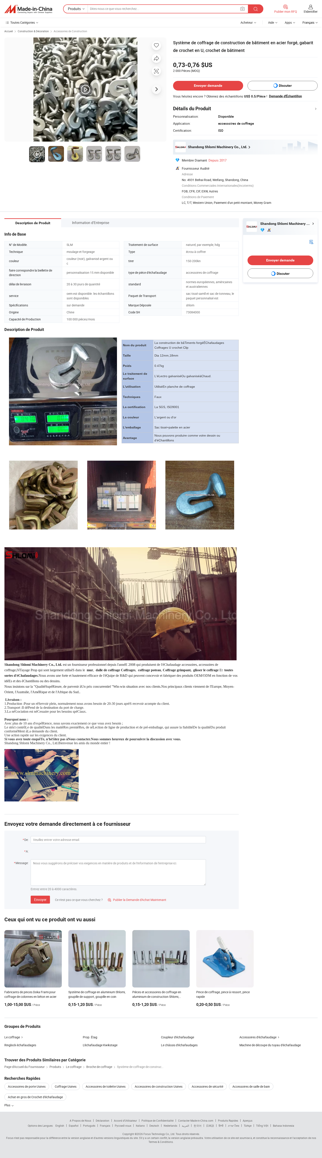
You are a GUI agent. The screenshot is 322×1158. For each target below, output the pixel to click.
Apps (288, 22)
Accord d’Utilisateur (125, 1120)
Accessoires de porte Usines (27, 1086)
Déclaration (102, 1120)
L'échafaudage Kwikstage (100, 1045)
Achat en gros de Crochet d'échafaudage (35, 1097)
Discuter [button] (285, 85)
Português (89, 1125)
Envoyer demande (208, 85)
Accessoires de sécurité (207, 1086)
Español (73, 1125)
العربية (185, 1125)
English (59, 1125)
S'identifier (311, 11)
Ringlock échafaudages (20, 1045)
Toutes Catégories (22, 22)
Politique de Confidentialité (157, 1120)
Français (105, 1125)
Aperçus (247, 1120)
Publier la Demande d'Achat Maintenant (137, 900)
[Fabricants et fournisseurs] (28, 9)
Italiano (140, 1125)
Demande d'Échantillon (285, 96)
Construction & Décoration (33, 31)
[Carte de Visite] (311, 241)
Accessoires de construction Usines (158, 1086)
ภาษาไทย (233, 1125)
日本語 (210, 1125)
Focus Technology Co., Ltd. (159, 1134)
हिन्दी (221, 1125)
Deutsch (154, 1125)
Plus (7, 1105)
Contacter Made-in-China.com (195, 1120)
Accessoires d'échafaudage (257, 1037)
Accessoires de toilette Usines (106, 1086)
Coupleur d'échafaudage (177, 1037)
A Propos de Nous (80, 1120)
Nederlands (170, 1125)
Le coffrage (12, 1037)
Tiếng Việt (262, 1125)
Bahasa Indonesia (283, 1125)
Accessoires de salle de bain (251, 1086)
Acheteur (247, 22)
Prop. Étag (90, 1037)
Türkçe (247, 1125)
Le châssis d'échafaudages (179, 1045)
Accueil (8, 31)
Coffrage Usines (65, 1086)
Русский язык (123, 1125)
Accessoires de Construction (70, 31)
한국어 (198, 1125)
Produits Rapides (228, 1120)
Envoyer (40, 899)
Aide (271, 22)
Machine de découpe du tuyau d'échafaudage (270, 1045)
